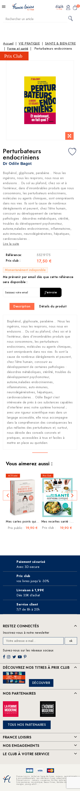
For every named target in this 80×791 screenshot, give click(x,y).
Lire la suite (11, 244)
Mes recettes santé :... (57, 521)
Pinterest (25, 658)
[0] (75, 8)
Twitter (14, 658)
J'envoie (51, 292)
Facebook (4, 658)
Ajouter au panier (26, 511)
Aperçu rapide (19, 511)
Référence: (14, 255)
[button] (8, 495)
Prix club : (13, 260)
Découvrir (41, 683)
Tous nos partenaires (27, 724)
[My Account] (68, 8)
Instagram (9, 658)
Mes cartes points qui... (22, 521)
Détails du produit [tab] (53, 306)
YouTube (20, 658)
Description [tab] (21, 306)
